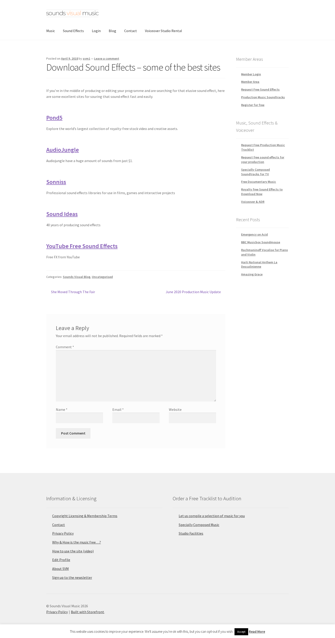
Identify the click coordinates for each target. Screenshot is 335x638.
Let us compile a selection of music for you (212, 515)
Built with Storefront (87, 612)
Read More (257, 631)
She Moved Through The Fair (73, 292)
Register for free (252, 105)
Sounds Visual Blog (76, 277)
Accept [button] (241, 632)
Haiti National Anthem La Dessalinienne (259, 264)
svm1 (86, 58)
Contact (130, 30)
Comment (65, 347)
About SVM (60, 568)
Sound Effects (73, 30)
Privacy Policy (63, 533)
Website (175, 409)
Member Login (251, 74)
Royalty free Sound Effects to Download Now (262, 191)
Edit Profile (61, 559)
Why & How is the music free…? (76, 542)
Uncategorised (102, 277)
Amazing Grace (252, 274)
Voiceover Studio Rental (163, 30)
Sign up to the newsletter (72, 577)
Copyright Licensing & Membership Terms (84, 515)
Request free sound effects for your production (262, 159)
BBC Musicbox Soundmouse (260, 242)
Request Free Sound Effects (260, 89)
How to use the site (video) (73, 551)
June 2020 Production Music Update (193, 292)
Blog (112, 30)
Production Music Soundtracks (263, 97)
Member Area (250, 82)
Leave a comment (106, 58)
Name (61, 409)
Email (118, 409)
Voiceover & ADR (252, 202)
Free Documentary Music (258, 182)
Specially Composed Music (199, 524)
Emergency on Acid (254, 234)
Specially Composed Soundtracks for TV (255, 172)
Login (96, 30)
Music (50, 30)
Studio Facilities (191, 533)
